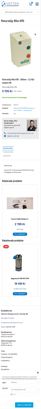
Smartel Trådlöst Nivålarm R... (20, 219)
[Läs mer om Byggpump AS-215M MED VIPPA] (20, 262)
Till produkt (20, 234)
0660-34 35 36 (9, 318)
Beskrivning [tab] (8, 148)
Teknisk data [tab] (8, 152)
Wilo (15, 113)
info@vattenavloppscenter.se (12, 322)
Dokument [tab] (7, 156)
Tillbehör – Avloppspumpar (24, 110)
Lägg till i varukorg (24, 405)
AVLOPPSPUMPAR (22, 108)
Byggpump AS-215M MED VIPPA (20, 278)
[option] (20, 49)
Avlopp (15, 108)
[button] (38, 373)
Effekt (5, 388)
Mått (4, 383)
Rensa (14, 394)
